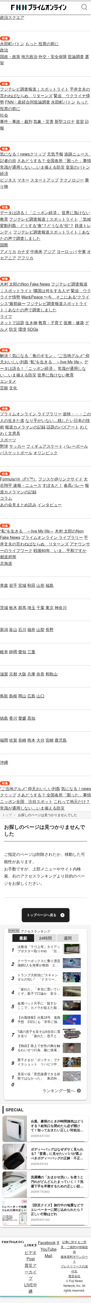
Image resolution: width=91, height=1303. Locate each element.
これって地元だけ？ (72, 801)
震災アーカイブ (31, 1271)
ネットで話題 (12, 322)
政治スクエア (12, 17)
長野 (50, 629)
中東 (82, 251)
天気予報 (55, 154)
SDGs (32, 329)
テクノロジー (72, 180)
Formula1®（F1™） (18, 479)
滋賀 (4, 674)
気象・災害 (43, 121)
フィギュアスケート (44, 446)
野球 (4, 446)
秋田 (31, 585)
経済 (4, 173)
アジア (49, 251)
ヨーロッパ (67, 251)
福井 (31, 629)
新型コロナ (65, 121)
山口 (40, 696)
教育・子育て (50, 322)
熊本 (31, 740)
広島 (31, 696)
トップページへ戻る (41, 915)
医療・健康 (74, 322)
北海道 (6, 563)
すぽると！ (52, 485)
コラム (6, 498)
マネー (23, 180)
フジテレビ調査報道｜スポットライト (34, 89)
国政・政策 (10, 56)
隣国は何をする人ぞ (51, 290)
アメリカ (8, 251)
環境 (22, 329)
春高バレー (74, 485)
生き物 (31, 322)
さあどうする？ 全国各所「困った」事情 (54, 160)
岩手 (13, 585)
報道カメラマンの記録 (25, 427)
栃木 (13, 607)
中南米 (36, 251)
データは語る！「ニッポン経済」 (30, 212)
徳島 (4, 718)
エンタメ (8, 381)
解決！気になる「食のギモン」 (28, 355)
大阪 (22, 674)
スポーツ (8, 440)
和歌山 (52, 674)
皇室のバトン (78, 167)
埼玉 (31, 607)
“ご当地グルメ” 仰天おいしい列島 (30, 788)
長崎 (22, 740)
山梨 (40, 629)
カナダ (23, 251)
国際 (4, 245)
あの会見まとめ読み (18, 505)
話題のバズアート (63, 427)
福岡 (4, 740)
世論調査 (76, 56)
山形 (40, 585)
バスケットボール (16, 453)
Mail (48, 1256)
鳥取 (4, 696)
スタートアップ (44, 180)
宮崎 (50, 740)
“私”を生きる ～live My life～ (56, 362)
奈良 (40, 674)
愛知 (22, 652)
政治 (4, 50)
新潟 (4, 629)
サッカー (17, 446)
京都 (13, 674)
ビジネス (8, 180)
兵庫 (31, 674)
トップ (7, 814)
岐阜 (4, 652)
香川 (13, 718)
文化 (13, 388)
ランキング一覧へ (58, 1090)
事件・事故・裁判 (16, 121)
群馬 (22, 607)
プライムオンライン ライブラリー (31, 414)
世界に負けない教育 (55, 375)
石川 (22, 629)
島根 (13, 696)
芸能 (4, 388)
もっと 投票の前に (42, 43)
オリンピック (45, 453)
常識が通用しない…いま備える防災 (32, 167)
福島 (50, 585)
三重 (31, 652)
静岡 (13, 652)
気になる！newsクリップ (23, 154)
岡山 (22, 696)
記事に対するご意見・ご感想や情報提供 (74, 1247)
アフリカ (25, 258)
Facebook (47, 1242)
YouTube (48, 1249)
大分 (40, 740)
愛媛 (22, 718)
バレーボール (76, 446)
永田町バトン (12, 43)
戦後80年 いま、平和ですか (59, 550)
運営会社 (74, 1276)
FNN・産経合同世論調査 (27, 102)
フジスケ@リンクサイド (60, 479)
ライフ (6, 316)
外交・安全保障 (52, 56)
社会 (4, 115)
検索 (84, 7)
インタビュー (49, 505)
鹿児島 (61, 740)
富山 (13, 629)
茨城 (4, 607)
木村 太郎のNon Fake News (25, 284)
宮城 (22, 585)
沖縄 (4, 762)
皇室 (80, 121)
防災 (13, 329)
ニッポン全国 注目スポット (26, 801)
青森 (4, 585)
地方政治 (29, 56)
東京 (50, 607)
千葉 (40, 607)
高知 (31, 718)
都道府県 (8, 557)
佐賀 (13, 740)
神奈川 (61, 607)
